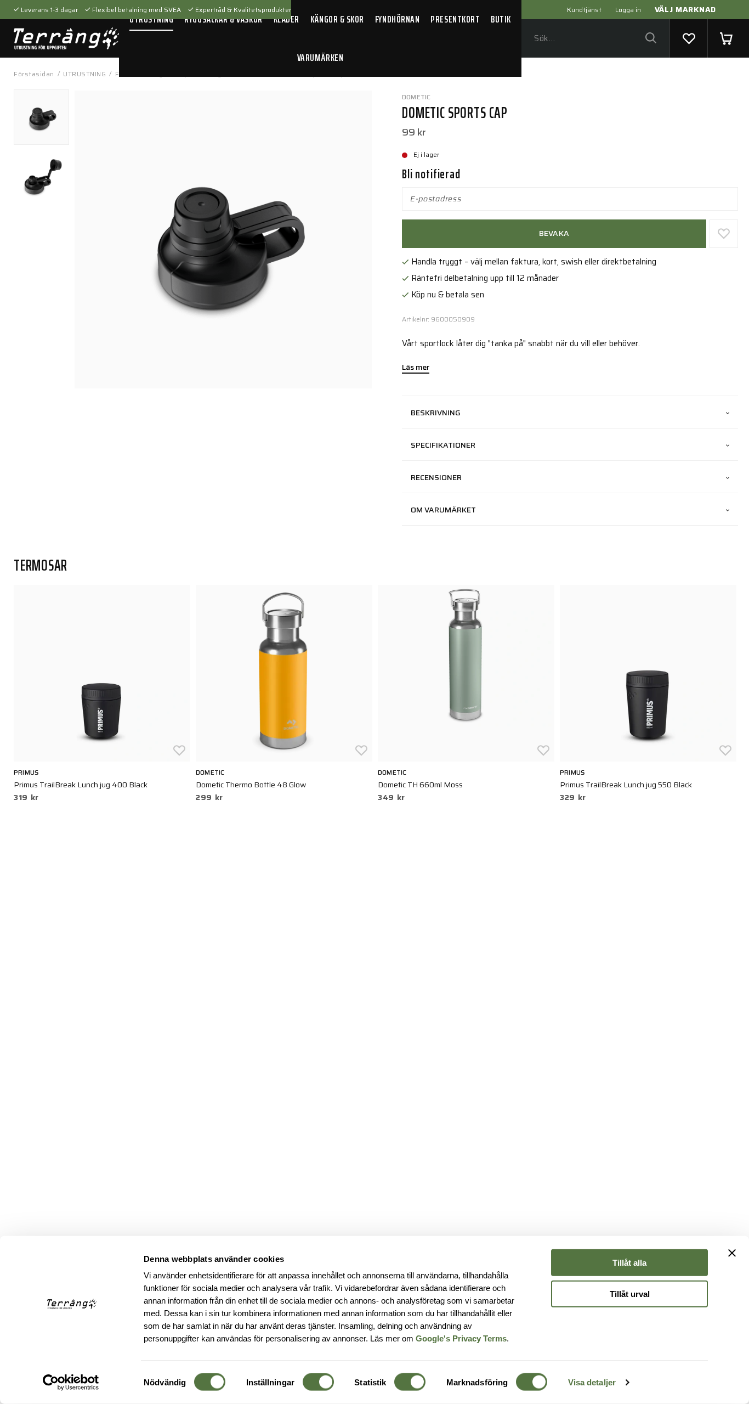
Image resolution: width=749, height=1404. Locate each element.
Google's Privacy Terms (461, 1338)
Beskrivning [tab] (436, 413)
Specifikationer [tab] (443, 445)
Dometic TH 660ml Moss (420, 785)
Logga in (628, 9)
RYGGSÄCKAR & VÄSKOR (223, 19)
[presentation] (41, 117)
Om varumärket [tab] (443, 510)
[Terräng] (66, 38)
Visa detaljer (592, 1382)
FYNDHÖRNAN (397, 19)
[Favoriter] (688, 38)
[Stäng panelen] (732, 1253)
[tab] (41, 117)
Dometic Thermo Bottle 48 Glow (251, 785)
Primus (26, 772)
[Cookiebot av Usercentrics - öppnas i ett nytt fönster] (71, 1382)
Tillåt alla (629, 1262)
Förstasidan (34, 74)
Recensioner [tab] (436, 477)
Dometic (416, 97)
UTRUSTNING (151, 19)
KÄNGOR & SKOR (337, 19)
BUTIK (501, 19)
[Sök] (650, 39)
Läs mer (415, 368)
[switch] (318, 1382)
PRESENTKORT (455, 19)
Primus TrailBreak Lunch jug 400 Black (80, 785)
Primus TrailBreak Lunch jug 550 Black (626, 785)
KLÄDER (286, 19)
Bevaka (554, 233)
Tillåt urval (630, 1293)
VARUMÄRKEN (320, 57)
